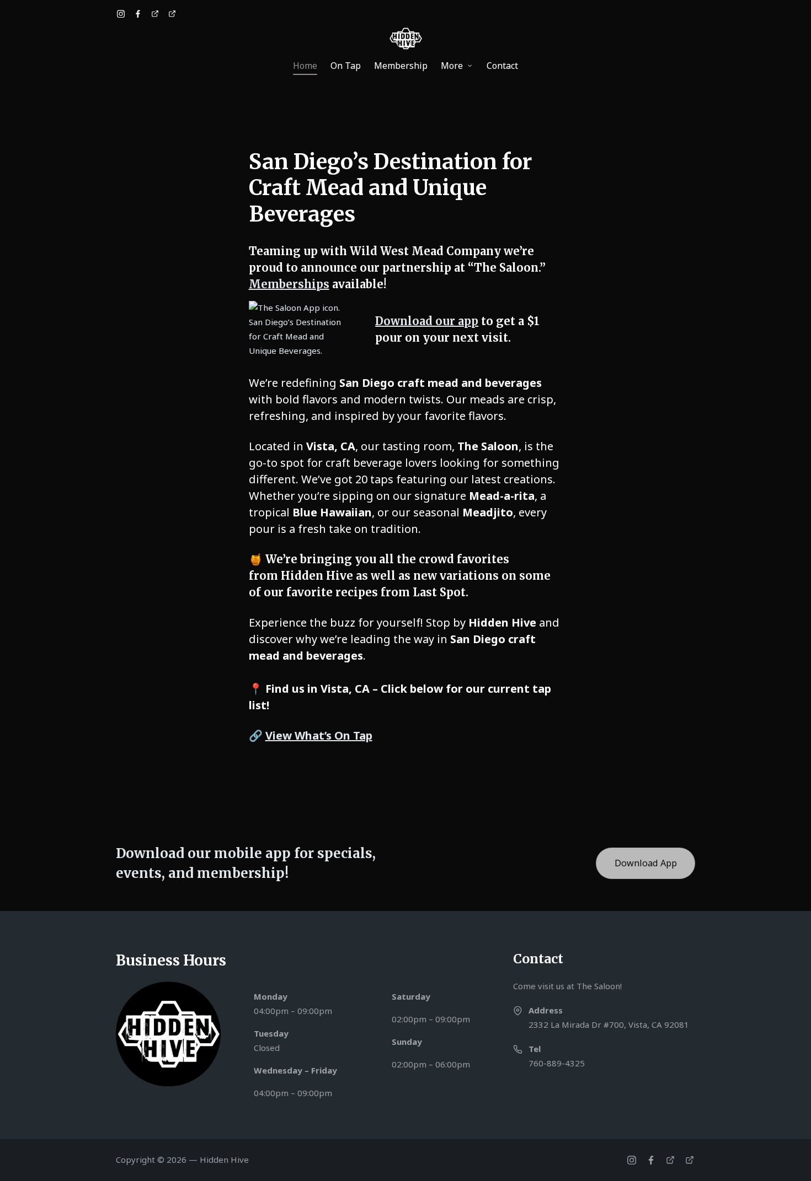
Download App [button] (646, 863)
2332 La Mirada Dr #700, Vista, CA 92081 (609, 1024)
